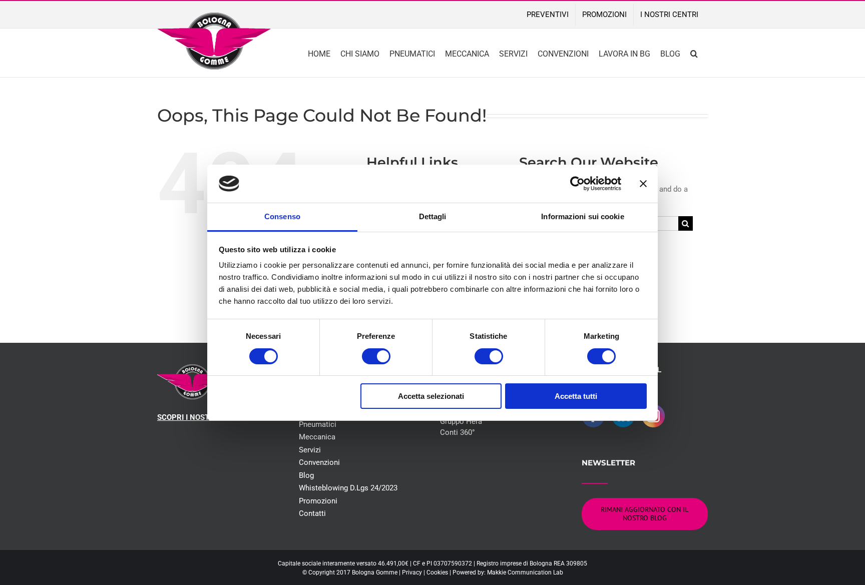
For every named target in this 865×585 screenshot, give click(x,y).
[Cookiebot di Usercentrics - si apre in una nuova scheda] (577, 183)
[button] (694, 53)
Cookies (437, 572)
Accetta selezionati (431, 396)
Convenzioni (319, 462)
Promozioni (318, 500)
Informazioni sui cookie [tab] (582, 216)
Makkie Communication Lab (525, 572)
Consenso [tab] (282, 216)
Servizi (310, 449)
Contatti (312, 513)
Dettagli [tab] (433, 216)
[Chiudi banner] (643, 183)
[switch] (376, 356)
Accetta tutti (576, 396)
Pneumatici (317, 424)
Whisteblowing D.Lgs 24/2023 (348, 487)
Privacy (412, 572)
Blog (306, 475)
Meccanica (317, 436)
